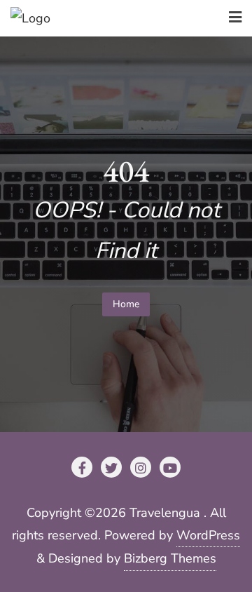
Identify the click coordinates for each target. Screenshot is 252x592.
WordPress (208, 535)
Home (126, 304)
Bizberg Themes (170, 558)
